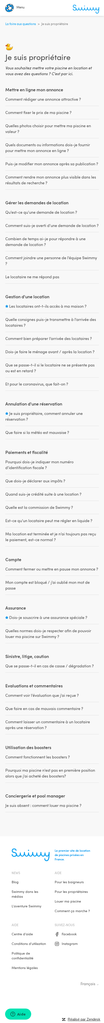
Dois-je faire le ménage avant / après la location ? (50, 351)
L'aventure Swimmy (26, 906)
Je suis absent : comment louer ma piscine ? (43, 805)
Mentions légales (25, 967)
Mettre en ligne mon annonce (34, 89)
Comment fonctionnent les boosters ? (37, 757)
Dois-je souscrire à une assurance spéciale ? (48, 617)
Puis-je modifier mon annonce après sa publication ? (51, 163)
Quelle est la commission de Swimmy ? (39, 507)
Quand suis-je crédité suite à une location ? (43, 494)
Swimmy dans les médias (25, 894)
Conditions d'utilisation (29, 943)
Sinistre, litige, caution (27, 656)
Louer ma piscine (68, 901)
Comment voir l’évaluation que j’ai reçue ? (42, 695)
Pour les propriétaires (71, 891)
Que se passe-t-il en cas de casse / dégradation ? (49, 666)
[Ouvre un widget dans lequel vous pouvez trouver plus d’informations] (18, 1015)
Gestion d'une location (27, 296)
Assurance (15, 608)
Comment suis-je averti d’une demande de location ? (52, 225)
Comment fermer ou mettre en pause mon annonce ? (51, 569)
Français (88, 984)
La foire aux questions (20, 24)
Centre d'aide (22, 934)
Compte (13, 559)
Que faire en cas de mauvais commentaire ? (44, 708)
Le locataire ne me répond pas (32, 276)
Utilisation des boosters (28, 747)
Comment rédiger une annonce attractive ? (43, 99)
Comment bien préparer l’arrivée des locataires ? (48, 338)
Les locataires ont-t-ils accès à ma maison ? (48, 306)
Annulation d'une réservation (33, 404)
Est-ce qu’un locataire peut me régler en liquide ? (48, 520)
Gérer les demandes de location (36, 202)
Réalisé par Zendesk (84, 1019)
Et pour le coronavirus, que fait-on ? (36, 384)
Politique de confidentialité (22, 955)
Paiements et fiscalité (26, 452)
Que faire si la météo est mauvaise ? (37, 432)
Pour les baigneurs (69, 882)
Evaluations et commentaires (34, 686)
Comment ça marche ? (72, 911)
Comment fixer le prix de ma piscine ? (38, 112)
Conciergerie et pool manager (35, 796)
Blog (15, 882)
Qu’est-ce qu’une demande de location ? (41, 212)
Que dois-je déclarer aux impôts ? (35, 481)
